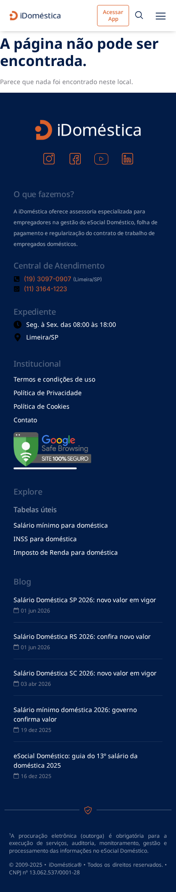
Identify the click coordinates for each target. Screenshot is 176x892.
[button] (160, 15)
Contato (25, 419)
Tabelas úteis (35, 509)
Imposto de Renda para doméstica (66, 552)
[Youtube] (101, 152)
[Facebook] (75, 152)
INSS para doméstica (45, 538)
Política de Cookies (41, 406)
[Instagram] (49, 152)
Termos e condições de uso (54, 379)
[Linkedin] (127, 152)
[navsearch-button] (139, 16)
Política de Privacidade (48, 392)
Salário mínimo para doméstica (61, 525)
